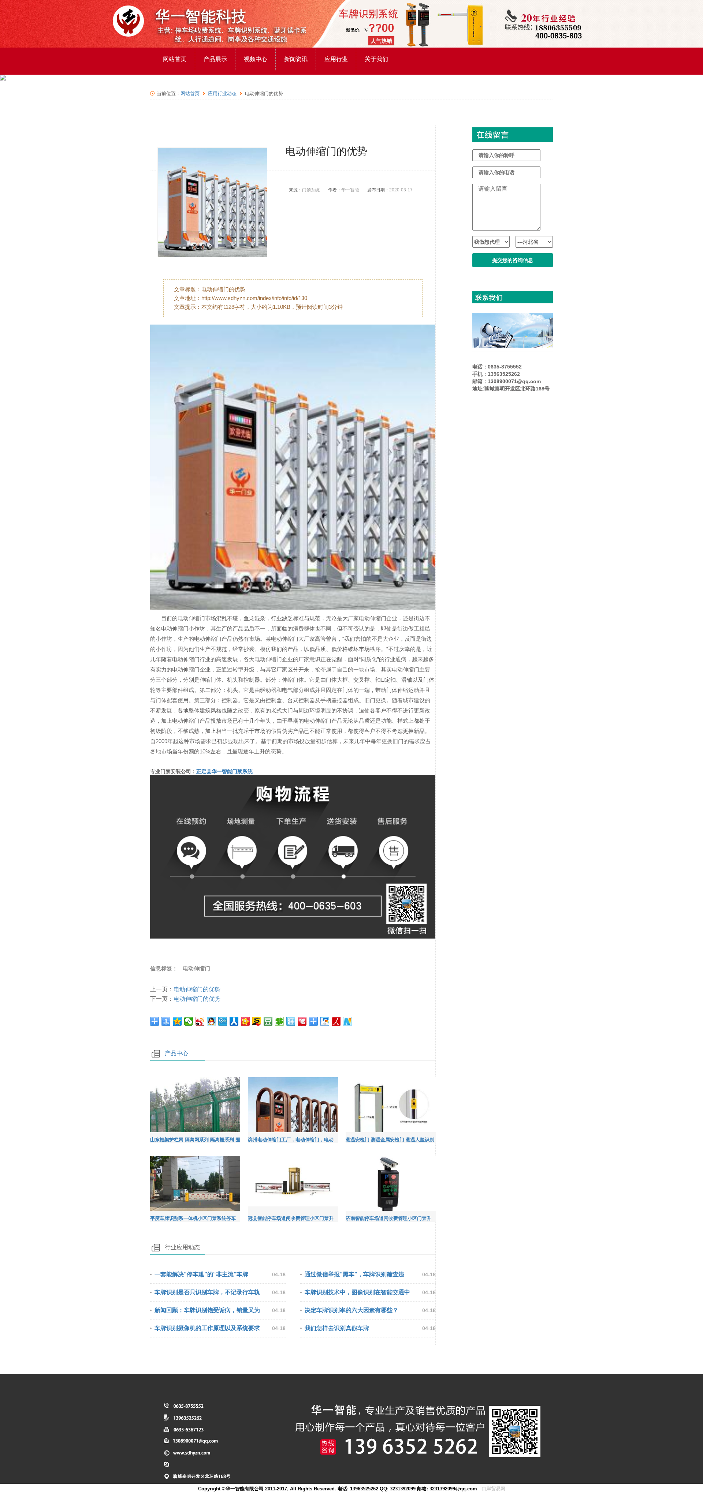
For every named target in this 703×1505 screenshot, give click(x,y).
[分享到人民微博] (336, 1021)
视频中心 (255, 59)
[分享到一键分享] (166, 1021)
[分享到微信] (188, 1021)
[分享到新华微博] (347, 1021)
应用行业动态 (222, 93)
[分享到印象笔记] (313, 1021)
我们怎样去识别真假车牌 (337, 1328)
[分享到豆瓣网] (268, 1021)
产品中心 (176, 1053)
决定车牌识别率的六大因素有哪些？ (351, 1310)
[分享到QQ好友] (211, 1021)
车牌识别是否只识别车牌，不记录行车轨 (207, 1292)
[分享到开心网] (245, 1021)
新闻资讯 (296, 59)
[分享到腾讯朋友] (279, 1021)
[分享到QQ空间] (177, 1021)
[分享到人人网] (234, 1021)
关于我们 (376, 59)
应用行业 (336, 59)
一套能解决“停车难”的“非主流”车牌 (201, 1274)
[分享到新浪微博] (200, 1021)
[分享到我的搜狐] (256, 1021)
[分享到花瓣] (302, 1021)
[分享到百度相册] (325, 1021)
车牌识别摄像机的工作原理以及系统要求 (207, 1328)
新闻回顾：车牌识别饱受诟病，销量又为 (207, 1310)
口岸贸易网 (493, 1488)
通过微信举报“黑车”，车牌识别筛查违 (354, 1274)
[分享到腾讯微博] (222, 1021)
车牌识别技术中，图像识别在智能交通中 (357, 1292)
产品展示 (215, 59)
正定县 (224, 771)
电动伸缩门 (196, 968)
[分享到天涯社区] (290, 1021)
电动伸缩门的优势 (197, 989)
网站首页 (174, 59)
